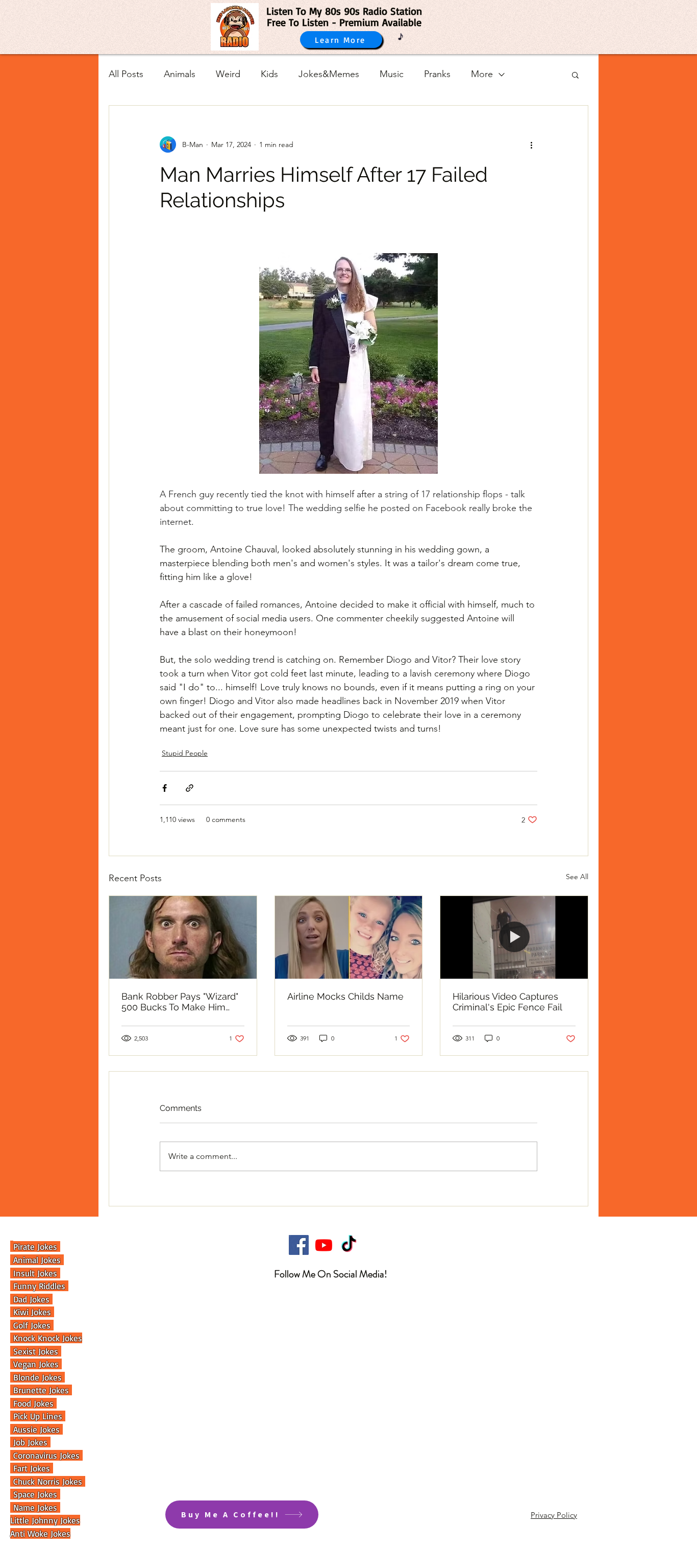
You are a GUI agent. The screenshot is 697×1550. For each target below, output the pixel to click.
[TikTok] (349, 1245)
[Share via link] (189, 788)
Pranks (437, 74)
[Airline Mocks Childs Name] (348, 937)
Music (392, 74)
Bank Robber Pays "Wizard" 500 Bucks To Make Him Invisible (179, 1001)
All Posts (126, 74)
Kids (269, 74)
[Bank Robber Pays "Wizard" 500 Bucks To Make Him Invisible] (183, 937)
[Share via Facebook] (164, 788)
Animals (179, 74)
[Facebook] (299, 1245)
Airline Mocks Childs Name (345, 996)
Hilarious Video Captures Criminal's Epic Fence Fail (507, 1001)
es (54, 1507)
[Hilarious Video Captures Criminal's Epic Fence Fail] (514, 937)
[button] (575, 74)
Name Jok (29, 1507)
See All (577, 876)
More (482, 74)
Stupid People (185, 753)
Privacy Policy (554, 1515)
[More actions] (531, 144)
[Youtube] (324, 1245)
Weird (228, 74)
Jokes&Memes (328, 74)
